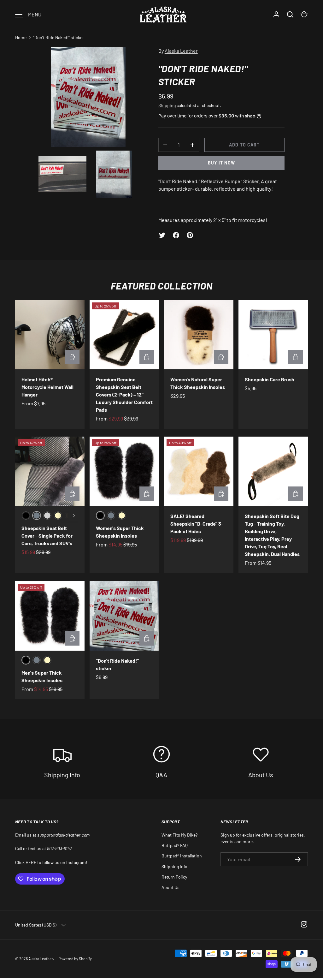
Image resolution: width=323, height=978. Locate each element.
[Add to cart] (295, 357)
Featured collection (161, 285)
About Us (170, 887)
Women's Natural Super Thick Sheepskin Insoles (197, 383)
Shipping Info (174, 866)
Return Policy (174, 877)
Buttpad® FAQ (175, 845)
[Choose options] (72, 357)
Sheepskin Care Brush (269, 379)
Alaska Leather (181, 51)
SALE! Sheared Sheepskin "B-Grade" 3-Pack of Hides (196, 523)
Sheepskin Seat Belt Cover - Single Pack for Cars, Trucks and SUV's (47, 535)
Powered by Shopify (75, 959)
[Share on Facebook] (176, 235)
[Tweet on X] (162, 235)
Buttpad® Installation (182, 855)
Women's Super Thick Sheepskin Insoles (120, 532)
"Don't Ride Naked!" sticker (58, 37)
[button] (304, 14)
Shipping (167, 105)
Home (20, 37)
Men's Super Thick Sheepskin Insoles (41, 676)
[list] (90, 124)
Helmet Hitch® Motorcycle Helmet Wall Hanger (47, 386)
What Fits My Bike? (179, 835)
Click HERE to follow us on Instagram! (51, 862)
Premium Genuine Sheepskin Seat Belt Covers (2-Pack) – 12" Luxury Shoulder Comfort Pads (124, 394)
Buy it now (221, 162)
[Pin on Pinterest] (190, 235)
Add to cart (244, 144)
